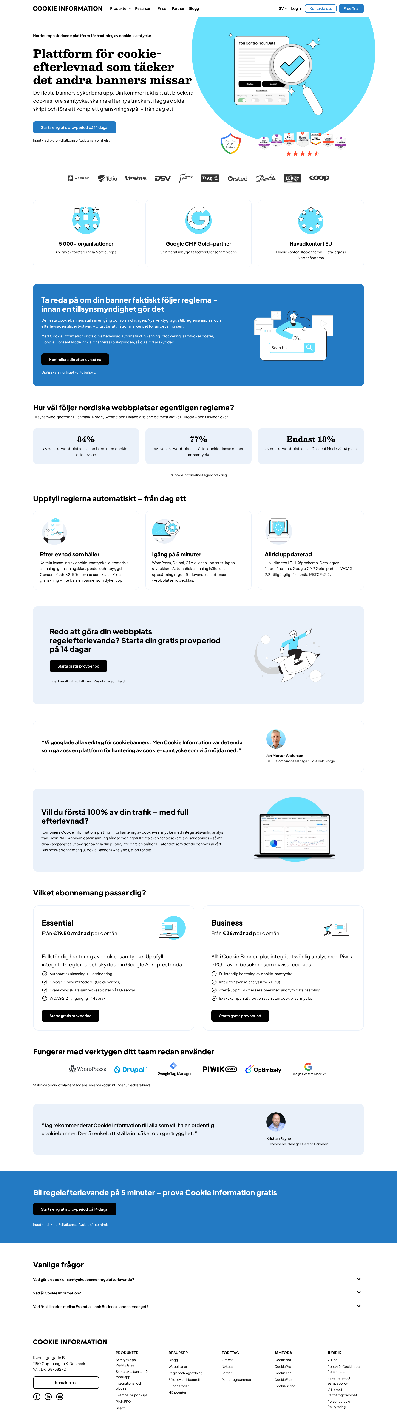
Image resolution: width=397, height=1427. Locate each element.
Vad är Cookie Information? (57, 1293)
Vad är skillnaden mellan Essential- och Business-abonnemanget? (91, 1306)
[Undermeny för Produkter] (130, 8)
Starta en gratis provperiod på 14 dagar (75, 127)
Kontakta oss (320, 8)
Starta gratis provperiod (78, 666)
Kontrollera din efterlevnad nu (75, 359)
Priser (163, 8)
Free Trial (351, 8)
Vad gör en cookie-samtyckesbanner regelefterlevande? (83, 1279)
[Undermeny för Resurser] (152, 8)
